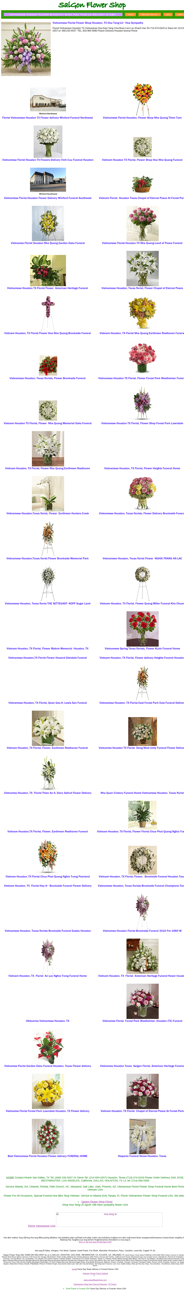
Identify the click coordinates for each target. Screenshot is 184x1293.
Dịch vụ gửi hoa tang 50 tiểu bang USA (95, 1242)
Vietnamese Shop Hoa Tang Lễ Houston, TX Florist (95, 1284)
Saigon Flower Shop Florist (96, 1201)
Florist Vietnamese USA (41, 1225)
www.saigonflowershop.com (95, 1280)
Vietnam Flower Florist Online (95, 1273)
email (74, 1269)
